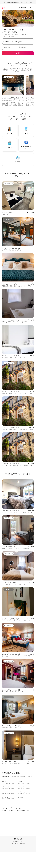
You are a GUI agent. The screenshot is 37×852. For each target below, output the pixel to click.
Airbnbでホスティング (26, 7)
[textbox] (9, 48)
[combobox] (17, 42)
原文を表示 (29, 2)
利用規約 (22, 843)
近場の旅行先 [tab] (5, 776)
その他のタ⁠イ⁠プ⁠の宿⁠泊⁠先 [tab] (18, 776)
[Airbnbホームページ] (3, 7)
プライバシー (14, 843)
